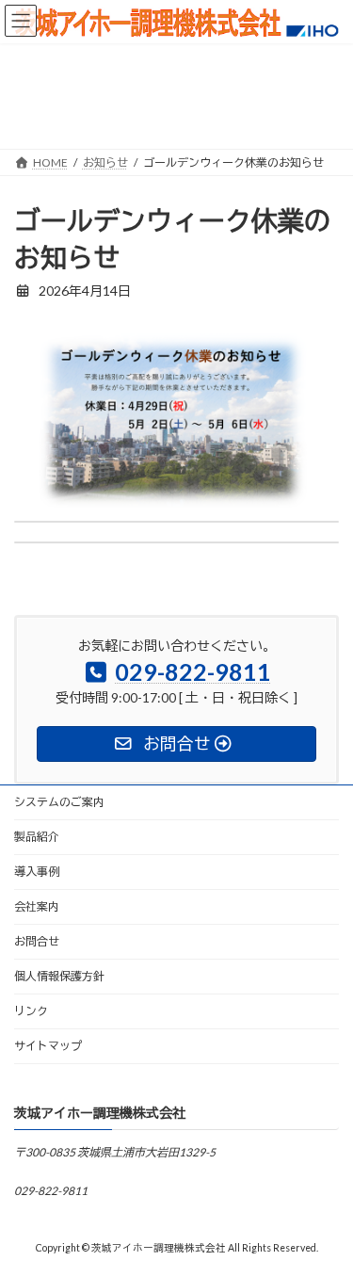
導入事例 (36, 872)
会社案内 (36, 906)
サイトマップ (48, 1046)
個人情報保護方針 (59, 976)
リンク (31, 1011)
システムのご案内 (59, 802)
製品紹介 (36, 837)
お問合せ (36, 941)
